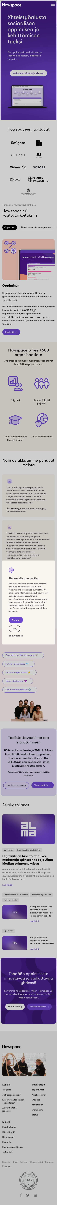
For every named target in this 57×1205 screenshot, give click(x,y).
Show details (16, 635)
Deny (14, 628)
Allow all (16, 620)
